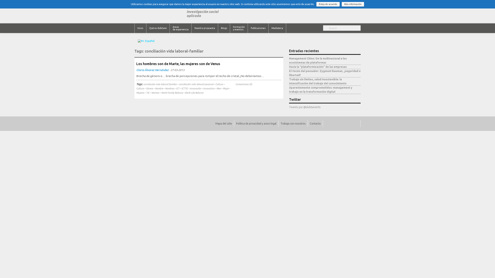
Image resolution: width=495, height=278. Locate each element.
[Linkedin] (339, 123)
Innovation (209, 88)
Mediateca (277, 28)
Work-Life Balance (194, 93)
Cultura (219, 84)
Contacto (315, 123)
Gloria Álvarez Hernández (152, 70)
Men (219, 88)
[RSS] (356, 123)
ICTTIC (184, 88)
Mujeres (140, 93)
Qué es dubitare (158, 28)
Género (149, 88)
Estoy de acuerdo (328, 4)
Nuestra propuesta (205, 28)
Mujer (226, 88)
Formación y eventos (239, 28)
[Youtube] (350, 123)
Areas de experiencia (181, 28)
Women (155, 93)
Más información (353, 4)
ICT (177, 88)
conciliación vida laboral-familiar (160, 84)
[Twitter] (328, 123)
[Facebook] (333, 123)
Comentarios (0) (244, 84)
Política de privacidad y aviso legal (256, 123)
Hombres (169, 88)
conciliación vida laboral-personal (196, 84)
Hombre (159, 88)
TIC (147, 93)
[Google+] (344, 123)
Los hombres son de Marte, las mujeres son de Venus (178, 64)
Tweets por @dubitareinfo (305, 107)
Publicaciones (258, 28)
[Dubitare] (160, 11)
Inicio (140, 28)
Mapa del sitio (223, 123)
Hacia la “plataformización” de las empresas (318, 66)
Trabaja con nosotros (293, 123)
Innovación (195, 88)
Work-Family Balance (172, 93)
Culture (140, 88)
